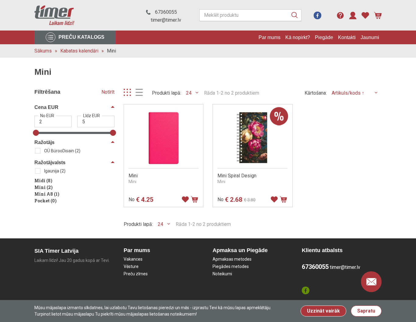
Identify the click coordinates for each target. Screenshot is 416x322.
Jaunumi (370, 37)
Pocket (45, 201)
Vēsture (131, 266)
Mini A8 (46, 194)
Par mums (269, 37)
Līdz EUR (91, 116)
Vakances (133, 259)
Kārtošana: (316, 93)
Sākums (43, 51)
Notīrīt (108, 92)
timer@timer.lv (166, 20)
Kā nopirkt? (297, 37)
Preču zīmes (136, 273)
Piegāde (324, 37)
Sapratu (366, 311)
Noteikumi (222, 273)
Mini (111, 51)
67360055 (166, 12)
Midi (43, 180)
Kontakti (347, 37)
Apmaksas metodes (232, 259)
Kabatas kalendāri (79, 51)
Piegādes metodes (231, 266)
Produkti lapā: (166, 93)
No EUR (47, 116)
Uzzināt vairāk (323, 311)
